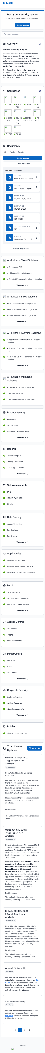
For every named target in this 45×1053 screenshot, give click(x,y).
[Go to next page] (30, 1030)
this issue (9, 1016)
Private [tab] (21, 152)
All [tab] (5, 152)
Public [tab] (12, 152)
